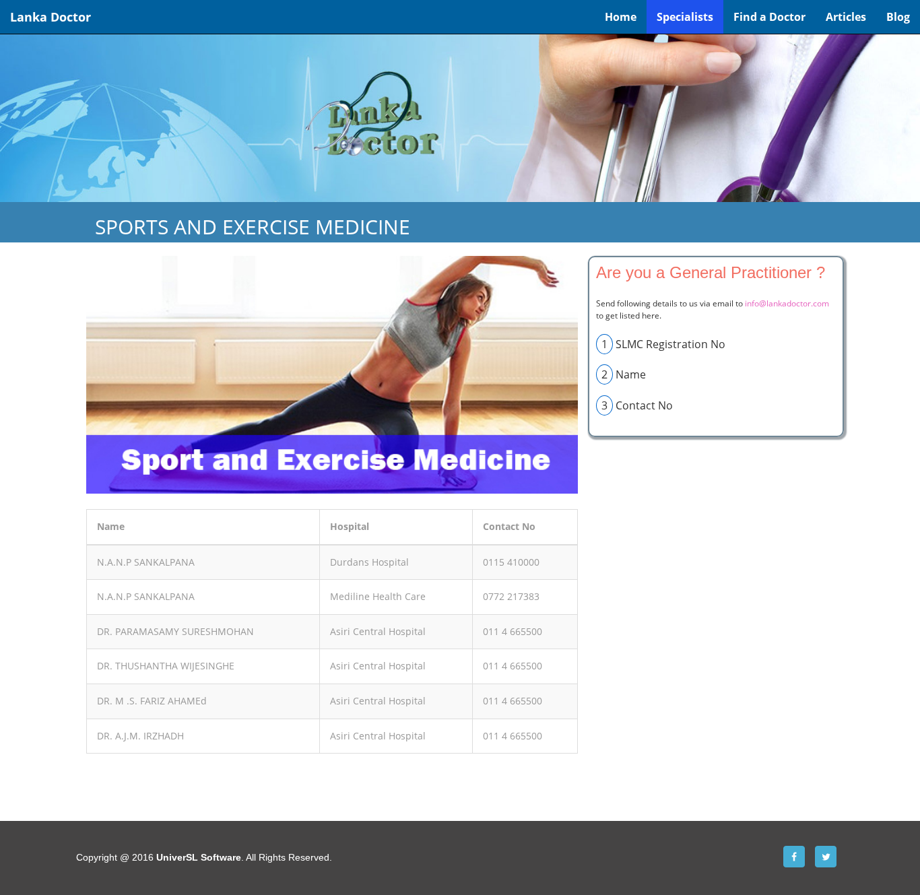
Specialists (685, 16)
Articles (846, 16)
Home (620, 16)
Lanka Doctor (50, 17)
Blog (898, 16)
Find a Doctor (769, 16)
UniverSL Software (198, 857)
